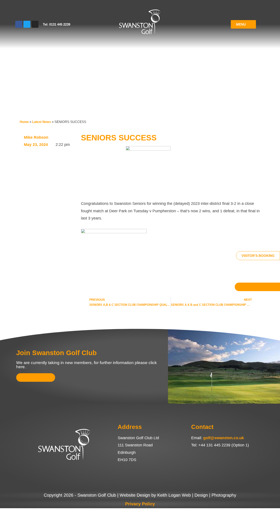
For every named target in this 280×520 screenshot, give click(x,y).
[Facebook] (18, 24)
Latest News (41, 122)
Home (24, 122)
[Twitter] (26, 24)
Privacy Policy (140, 503)
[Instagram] (35, 24)
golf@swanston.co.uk (223, 438)
